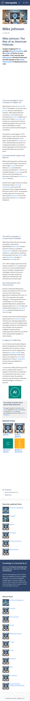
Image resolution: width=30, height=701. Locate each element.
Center (20, 119)
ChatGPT (13, 516)
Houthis (12, 608)
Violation (13, 659)
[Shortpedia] (3, 2)
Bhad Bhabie (14, 549)
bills (16, 266)
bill (9, 299)
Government (6, 187)
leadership (18, 319)
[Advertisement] (15, 83)
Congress (21, 141)
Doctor (16, 117)
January (20, 106)
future (18, 198)
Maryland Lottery (15, 634)
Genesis (22, 176)
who (9, 253)
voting (12, 259)
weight (7, 53)
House (9, 62)
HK (23, 698)
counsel (13, 166)
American (14, 51)
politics (20, 51)
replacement (6, 251)
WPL (11, 667)
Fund (10, 168)
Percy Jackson (14, 617)
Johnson (9, 57)
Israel (20, 357)
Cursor (12, 642)
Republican (10, 257)
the (19, 49)
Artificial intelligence (16, 508)
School (17, 185)
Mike (4, 57)
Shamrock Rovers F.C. (12, 492)
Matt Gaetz (16, 246)
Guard (17, 172)
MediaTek (8, 495)
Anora (12, 524)
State (11, 115)
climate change (15, 352)
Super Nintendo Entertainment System (17, 684)
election (20, 255)
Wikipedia (17, 409)
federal (4, 178)
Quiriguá (13, 533)
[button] (19, 2)
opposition (14, 196)
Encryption (13, 675)
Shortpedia (11, 2)
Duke (11, 650)
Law (16, 119)
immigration (21, 359)
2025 (13, 411)
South (12, 625)
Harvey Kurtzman (15, 541)
